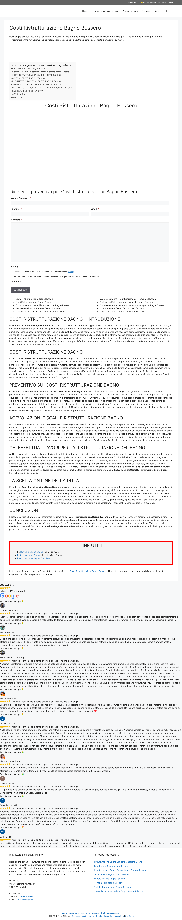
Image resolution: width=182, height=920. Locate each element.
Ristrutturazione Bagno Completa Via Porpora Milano (119, 870)
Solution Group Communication (110, 916)
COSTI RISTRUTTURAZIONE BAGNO (28, 78)
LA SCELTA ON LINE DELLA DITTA (27, 91)
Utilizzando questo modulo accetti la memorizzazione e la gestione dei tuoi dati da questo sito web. (56, 277)
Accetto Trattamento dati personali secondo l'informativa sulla (43, 272)
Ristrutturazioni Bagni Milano (105, 11)
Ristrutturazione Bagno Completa (33, 558)
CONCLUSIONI (18, 94)
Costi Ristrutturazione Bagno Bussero (29, 68)
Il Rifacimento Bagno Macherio (108, 883)
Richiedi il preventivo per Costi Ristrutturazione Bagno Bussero (40, 72)
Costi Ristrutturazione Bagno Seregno (112, 887)
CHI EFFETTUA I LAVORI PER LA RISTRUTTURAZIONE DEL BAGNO (42, 88)
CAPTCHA (16, 281)
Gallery (158, 11)
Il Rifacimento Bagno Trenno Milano (111, 874)
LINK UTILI (17, 97)
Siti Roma (129, 916)
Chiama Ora (131, 2)
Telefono (16, 209)
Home (85, 11)
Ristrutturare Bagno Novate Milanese (111, 866)
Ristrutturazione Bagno (31, 552)
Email (95, 209)
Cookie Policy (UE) (96, 913)
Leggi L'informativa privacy (74, 913)
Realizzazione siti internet (83, 916)
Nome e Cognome (21, 198)
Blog (168, 11)
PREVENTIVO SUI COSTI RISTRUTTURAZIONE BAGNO (36, 81)
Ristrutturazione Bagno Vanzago (109, 878)
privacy (71, 272)
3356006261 (26, 896)
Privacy (16, 266)
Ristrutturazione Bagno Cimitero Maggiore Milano (117, 862)
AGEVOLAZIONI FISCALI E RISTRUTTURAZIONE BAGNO (37, 84)
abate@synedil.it (25, 899)
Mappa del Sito (113, 913)
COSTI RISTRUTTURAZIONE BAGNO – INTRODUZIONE (36, 75)
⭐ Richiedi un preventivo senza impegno (157, 2)
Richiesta (17, 219)
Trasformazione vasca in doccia (136, 11)
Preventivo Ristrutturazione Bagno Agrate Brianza (118, 891)
